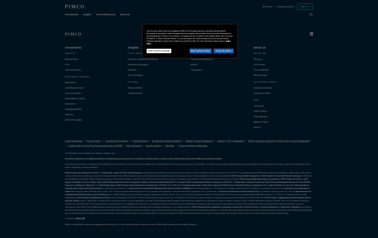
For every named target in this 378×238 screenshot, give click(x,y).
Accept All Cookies (223, 51)
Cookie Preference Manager (159, 51)
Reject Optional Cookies (200, 51)
